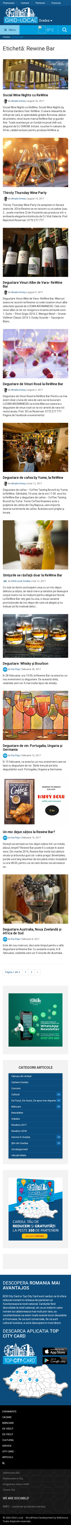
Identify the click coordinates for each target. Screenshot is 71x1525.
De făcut (7, 1434)
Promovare (8, 3)
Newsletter (17, 1112)
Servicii (6, 1445)
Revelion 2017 (19, 1124)
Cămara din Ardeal (21, 1076)
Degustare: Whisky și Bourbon (25, 663)
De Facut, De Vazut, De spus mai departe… (34, 1100)
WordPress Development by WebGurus (47, 1517)
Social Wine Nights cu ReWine (25, 95)
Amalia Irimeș (18, 101)
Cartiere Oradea (19, 1082)
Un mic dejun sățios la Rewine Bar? (29, 832)
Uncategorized (19, 1149)
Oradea (44, 20)
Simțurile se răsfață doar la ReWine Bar (32, 575)
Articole (7, 1457)
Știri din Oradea (19, 1143)
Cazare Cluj (9, 1489)
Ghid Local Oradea (20, 581)
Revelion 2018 (19, 1131)
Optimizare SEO (11, 1472)
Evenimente (9, 1411)
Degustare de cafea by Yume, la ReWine (33, 478)
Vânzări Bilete (18, 1155)
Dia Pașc (15, 669)
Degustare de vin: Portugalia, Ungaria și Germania (32, 747)
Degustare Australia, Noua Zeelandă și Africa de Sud (32, 931)
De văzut (7, 1428)
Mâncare (16, 1106)
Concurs (15, 1088)
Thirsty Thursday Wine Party (25, 193)
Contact (25, 3)
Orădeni (15, 1118)
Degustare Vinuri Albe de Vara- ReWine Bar (32, 284)
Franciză (56, 3)
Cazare (7, 1417)
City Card (8, 1451)
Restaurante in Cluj (13, 1478)
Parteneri (40, 3)
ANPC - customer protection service (24, 1506)
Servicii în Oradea (20, 1137)
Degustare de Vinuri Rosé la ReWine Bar (33, 384)
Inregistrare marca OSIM (16, 1484)
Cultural (15, 1094)
